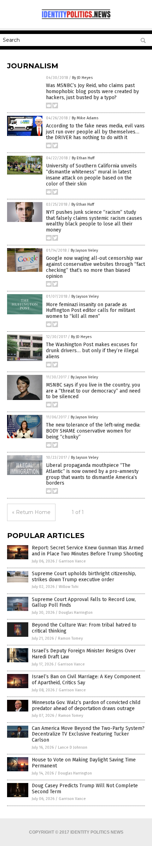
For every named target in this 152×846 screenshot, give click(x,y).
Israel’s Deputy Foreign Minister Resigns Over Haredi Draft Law (84, 654)
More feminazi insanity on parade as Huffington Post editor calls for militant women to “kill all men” (90, 311)
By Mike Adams (85, 118)
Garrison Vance (72, 561)
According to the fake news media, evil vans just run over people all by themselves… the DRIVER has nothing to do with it (95, 132)
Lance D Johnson (72, 747)
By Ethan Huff (83, 158)
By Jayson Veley (84, 250)
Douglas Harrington (76, 612)
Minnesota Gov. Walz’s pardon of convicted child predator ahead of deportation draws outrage (86, 705)
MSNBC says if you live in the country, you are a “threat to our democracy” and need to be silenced (93, 391)
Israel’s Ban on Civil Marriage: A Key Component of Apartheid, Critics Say (86, 680)
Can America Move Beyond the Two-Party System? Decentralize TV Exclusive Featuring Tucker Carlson (88, 734)
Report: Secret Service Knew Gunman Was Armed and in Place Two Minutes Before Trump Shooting (88, 551)
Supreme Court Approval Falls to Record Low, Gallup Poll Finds (84, 602)
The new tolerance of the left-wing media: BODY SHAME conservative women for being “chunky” (93, 431)
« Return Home (31, 512)
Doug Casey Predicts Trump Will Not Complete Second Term (85, 789)
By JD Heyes (82, 77)
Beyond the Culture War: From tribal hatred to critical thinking (84, 628)
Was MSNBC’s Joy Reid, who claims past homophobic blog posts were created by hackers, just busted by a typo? (92, 91)
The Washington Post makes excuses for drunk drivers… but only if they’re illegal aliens (92, 351)
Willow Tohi (68, 586)
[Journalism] (76, 19)
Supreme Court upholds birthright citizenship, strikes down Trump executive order (84, 577)
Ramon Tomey (70, 638)
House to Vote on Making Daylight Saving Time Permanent (84, 763)
